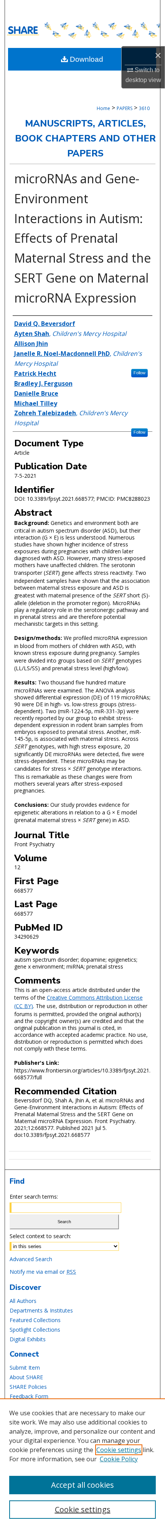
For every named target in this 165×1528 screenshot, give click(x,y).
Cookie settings (118, 1450)
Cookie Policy (119, 1459)
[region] (82, 1463)
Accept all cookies (82, 1485)
